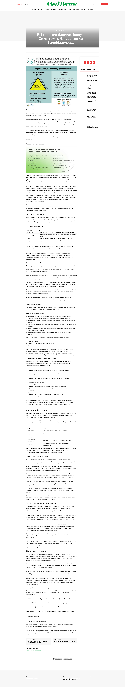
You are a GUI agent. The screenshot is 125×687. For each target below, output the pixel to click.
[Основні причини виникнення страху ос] (83, 117)
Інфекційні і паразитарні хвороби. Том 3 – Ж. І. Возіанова (92, 87)
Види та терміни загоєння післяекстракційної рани (32, 677)
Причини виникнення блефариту (64, 641)
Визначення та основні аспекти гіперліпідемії (92, 105)
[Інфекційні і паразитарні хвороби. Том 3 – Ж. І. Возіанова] (83, 87)
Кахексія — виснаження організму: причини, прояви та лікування (92, 92)
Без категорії (61, 30)
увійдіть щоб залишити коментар (34, 650)
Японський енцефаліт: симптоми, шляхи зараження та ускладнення (92, 111)
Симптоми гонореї (86, 676)
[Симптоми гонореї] (90, 669)
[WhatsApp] (94, 62)
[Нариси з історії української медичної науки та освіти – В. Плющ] (83, 75)
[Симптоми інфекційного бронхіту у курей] (83, 122)
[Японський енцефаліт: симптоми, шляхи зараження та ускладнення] (83, 111)
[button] (25, 4)
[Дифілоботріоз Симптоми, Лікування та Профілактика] (83, 128)
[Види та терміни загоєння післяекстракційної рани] (34, 669)
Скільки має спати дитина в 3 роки (53, 676)
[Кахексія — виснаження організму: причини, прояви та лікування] (83, 92)
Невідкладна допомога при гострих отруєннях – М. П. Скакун (92, 82)
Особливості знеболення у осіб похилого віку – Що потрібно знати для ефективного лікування (71, 678)
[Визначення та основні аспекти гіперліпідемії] (83, 105)
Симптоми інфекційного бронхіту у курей (92, 122)
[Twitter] (88, 62)
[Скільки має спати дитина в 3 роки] (53, 669)
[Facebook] (85, 62)
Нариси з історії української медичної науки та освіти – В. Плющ (92, 75)
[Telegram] (91, 62)
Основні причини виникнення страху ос (92, 117)
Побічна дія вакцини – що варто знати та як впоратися (37, 642)
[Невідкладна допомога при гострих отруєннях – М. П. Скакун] (83, 82)
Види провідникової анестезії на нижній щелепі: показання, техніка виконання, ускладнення (91, 99)
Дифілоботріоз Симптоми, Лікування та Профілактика (92, 127)
